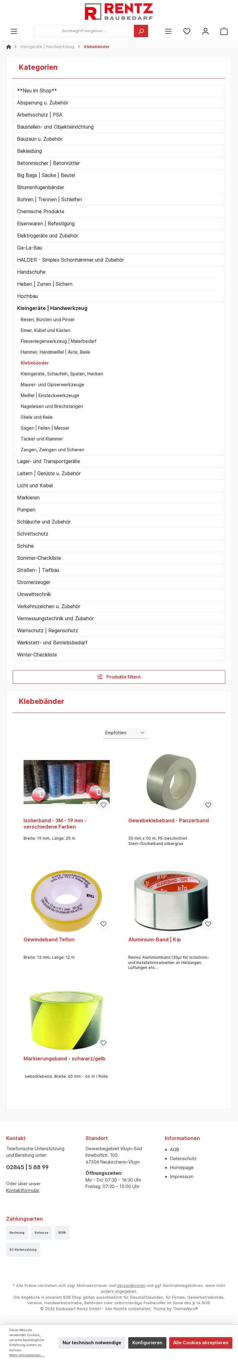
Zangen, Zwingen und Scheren (52, 449)
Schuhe (25, 546)
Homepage (182, 1167)
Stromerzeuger (33, 582)
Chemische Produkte (40, 211)
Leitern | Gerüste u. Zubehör (49, 473)
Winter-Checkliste (37, 655)
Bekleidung (29, 151)
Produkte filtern (123, 676)
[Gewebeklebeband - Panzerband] (171, 782)
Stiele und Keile (37, 417)
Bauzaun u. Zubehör (39, 139)
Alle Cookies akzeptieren (200, 1342)
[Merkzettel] (187, 31)
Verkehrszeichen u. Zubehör (48, 606)
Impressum (182, 1176)
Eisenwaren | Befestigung (46, 223)
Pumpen (26, 509)
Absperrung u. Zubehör (42, 102)
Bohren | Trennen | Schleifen (49, 199)
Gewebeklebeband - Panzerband (168, 821)
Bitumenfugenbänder (40, 187)
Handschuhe (31, 272)
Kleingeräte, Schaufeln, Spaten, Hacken (62, 373)
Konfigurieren (147, 1342)
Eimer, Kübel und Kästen (45, 330)
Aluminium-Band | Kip (154, 940)
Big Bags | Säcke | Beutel (46, 175)
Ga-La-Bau (29, 248)
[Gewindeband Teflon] (66, 901)
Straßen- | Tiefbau (38, 570)
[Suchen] (141, 31)
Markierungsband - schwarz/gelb (64, 1059)
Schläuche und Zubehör (44, 522)
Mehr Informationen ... (27, 1355)
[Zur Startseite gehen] (119, 12)
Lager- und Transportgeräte (48, 461)
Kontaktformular (22, 1190)
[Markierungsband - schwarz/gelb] (66, 1020)
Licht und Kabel (35, 485)
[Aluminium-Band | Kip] (171, 901)
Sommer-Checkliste (39, 558)
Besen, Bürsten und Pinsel (47, 319)
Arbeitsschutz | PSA (39, 115)
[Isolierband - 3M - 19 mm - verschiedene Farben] (66, 782)
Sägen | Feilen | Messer (45, 428)
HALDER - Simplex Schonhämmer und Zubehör (70, 260)
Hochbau (27, 296)
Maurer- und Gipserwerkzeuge (52, 384)
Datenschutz (183, 1158)
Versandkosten (131, 1285)
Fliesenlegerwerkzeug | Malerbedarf (58, 341)
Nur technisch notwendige (92, 1342)
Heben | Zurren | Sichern (45, 284)
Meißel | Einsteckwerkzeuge (50, 395)
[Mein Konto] (205, 31)
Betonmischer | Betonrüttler (48, 163)
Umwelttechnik (34, 594)
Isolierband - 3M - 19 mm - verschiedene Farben (55, 824)
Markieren (28, 497)
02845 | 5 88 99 (27, 1167)
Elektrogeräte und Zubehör (47, 235)
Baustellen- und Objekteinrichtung (55, 127)
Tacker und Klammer (42, 438)
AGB (174, 1149)
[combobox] (84, 31)
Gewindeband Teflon (49, 940)
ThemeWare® (185, 1308)
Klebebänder (35, 362)
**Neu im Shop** (37, 90)
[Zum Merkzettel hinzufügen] (103, 805)
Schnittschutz (32, 534)
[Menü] (14, 31)
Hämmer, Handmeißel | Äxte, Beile (55, 352)
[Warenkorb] (224, 31)
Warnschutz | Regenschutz (47, 630)
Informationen (182, 1138)
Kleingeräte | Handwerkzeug (52, 308)
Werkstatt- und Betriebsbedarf (52, 642)
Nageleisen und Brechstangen (52, 406)
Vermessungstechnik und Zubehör (55, 618)
